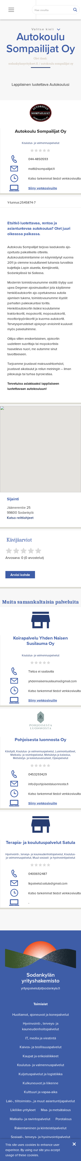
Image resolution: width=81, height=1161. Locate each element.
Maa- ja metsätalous (56, 1109)
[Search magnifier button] (75, 9)
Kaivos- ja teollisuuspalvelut (41, 1047)
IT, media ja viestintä (40, 1038)
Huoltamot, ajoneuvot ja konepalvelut (40, 1014)
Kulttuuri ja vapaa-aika (40, 1091)
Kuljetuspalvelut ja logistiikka (40, 1074)
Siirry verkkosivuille (42, 188)
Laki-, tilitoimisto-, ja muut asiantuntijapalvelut (40, 1101)
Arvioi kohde (20, 574)
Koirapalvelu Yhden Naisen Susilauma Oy (40, 641)
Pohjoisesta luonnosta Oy (40, 739)
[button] (11, 9)
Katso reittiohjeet (20, 517)
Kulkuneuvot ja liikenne (40, 1083)
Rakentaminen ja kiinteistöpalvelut (40, 1128)
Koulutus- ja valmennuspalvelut (40, 1064)
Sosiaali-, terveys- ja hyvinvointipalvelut (40, 1136)
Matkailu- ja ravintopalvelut (30, 1118)
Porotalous (63, 1118)
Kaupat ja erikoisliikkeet (41, 1056)
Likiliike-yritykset (23, 1109)
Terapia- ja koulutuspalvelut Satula (40, 842)
